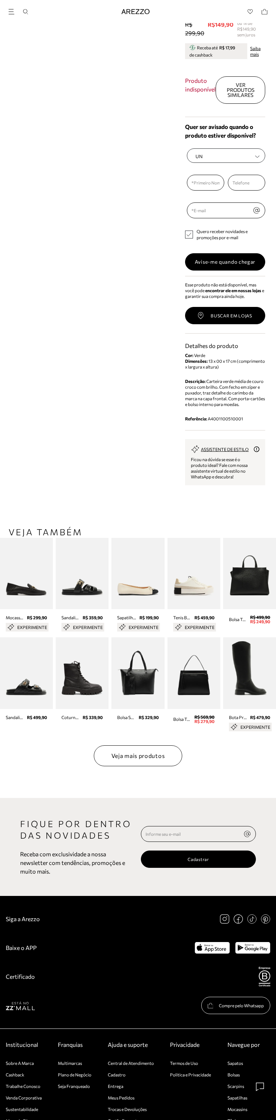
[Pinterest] (265, 919)
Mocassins (237, 1109)
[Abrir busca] (25, 12)
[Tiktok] (252, 919)
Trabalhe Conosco (23, 1086)
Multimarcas (70, 1063)
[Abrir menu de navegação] (13, 10)
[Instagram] (224, 919)
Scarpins (235, 1086)
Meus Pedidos (121, 1097)
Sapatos (235, 1063)
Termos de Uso (184, 1063)
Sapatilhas (237, 1097)
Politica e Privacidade (190, 1074)
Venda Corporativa (24, 1097)
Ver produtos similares (240, 90)
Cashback (15, 1074)
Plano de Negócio (74, 1074)
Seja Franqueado (74, 1086)
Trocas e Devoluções (127, 1109)
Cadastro (116, 1074)
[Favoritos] (250, 11)
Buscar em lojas (231, 315)
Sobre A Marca (20, 1063)
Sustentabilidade (22, 1109)
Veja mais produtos (138, 755)
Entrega (115, 1086)
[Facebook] (238, 919)
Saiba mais (255, 51)
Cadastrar (198, 859)
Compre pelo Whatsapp (241, 1005)
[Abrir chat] (260, 1087)
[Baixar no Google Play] (252, 948)
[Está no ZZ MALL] (20, 1005)
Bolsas (233, 1074)
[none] (247, 834)
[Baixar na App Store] (212, 948)
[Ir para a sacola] (264, 11)
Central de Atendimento (131, 1063)
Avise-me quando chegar (225, 262)
